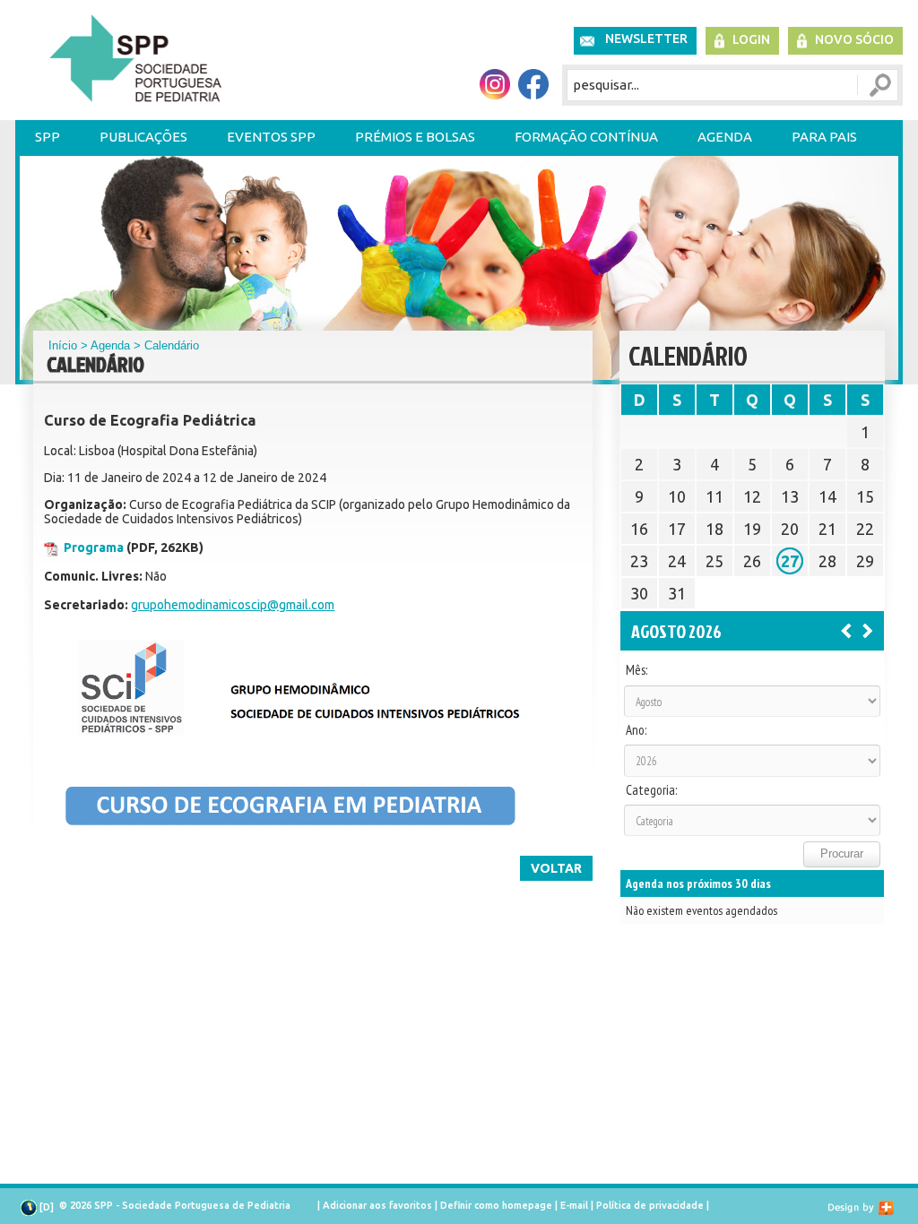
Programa (94, 547)
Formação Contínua (586, 136)
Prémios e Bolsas (415, 136)
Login (751, 39)
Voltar (556, 868)
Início (62, 345)
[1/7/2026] (846, 629)
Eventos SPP (271, 136)
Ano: (636, 730)
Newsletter (646, 38)
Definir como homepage (496, 1205)
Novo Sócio (854, 39)
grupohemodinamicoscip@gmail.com (232, 605)
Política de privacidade (650, 1205)
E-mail (574, 1205)
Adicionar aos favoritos (377, 1205)
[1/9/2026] (868, 629)
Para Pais (824, 136)
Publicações (143, 136)
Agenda (724, 136)
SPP (47, 136)
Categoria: (651, 790)
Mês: (636, 670)
